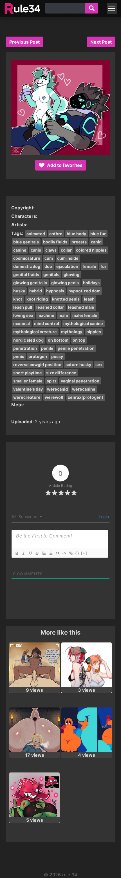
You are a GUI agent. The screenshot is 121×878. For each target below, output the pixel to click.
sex (98, 364)
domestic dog (26, 266)
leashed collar (50, 307)
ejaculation (67, 266)
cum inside (68, 258)
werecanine (83, 389)
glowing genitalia (30, 282)
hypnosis (55, 290)
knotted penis (66, 299)
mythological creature (35, 331)
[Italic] (23, 553)
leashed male (81, 307)
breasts (79, 241)
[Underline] (30, 553)
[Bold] (16, 553)
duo (48, 266)
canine (19, 250)
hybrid (35, 290)
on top (79, 340)
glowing (71, 274)
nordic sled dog (28, 340)
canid (96, 241)
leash (89, 299)
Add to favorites (64, 165)
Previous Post (24, 42)
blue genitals (26, 241)
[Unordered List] (50, 553)
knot (17, 299)
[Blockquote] (57, 553)
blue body (76, 233)
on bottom (58, 340)
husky (19, 290)
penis (18, 356)
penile (47, 348)
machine (45, 315)
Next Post (101, 42)
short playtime (27, 372)
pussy (57, 356)
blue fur (98, 233)
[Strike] (36, 553)
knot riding (37, 299)
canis (36, 250)
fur (103, 266)
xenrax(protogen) (85, 397)
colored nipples (91, 250)
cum (48, 258)
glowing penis (65, 282)
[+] (84, 553)
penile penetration (76, 348)
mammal (21, 323)
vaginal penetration (80, 380)
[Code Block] (63, 553)
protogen (37, 356)
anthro (55, 233)
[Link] (70, 553)
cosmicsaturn (26, 258)
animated (35, 233)
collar (66, 250)
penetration (25, 348)
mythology (71, 331)
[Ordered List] (43, 553)
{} (77, 553)
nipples (93, 331)
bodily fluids (55, 241)
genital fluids (26, 274)
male (63, 315)
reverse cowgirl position (37, 364)
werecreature (27, 397)
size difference (61, 372)
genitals (51, 274)
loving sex (23, 315)
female (89, 266)
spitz (52, 380)
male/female (84, 315)
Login (103, 516)
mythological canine (83, 323)
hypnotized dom (84, 290)
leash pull (22, 307)
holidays (91, 282)
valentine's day (28, 389)
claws (51, 250)
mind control (46, 323)
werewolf (54, 397)
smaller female (27, 380)
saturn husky (78, 364)
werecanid (57, 389)
